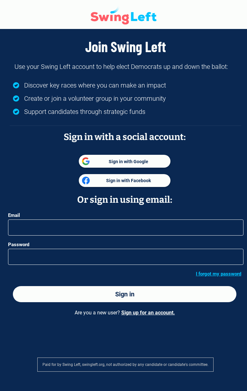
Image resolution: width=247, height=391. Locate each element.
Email (14, 215)
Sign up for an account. (148, 313)
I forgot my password (218, 274)
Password (18, 244)
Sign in (124, 294)
